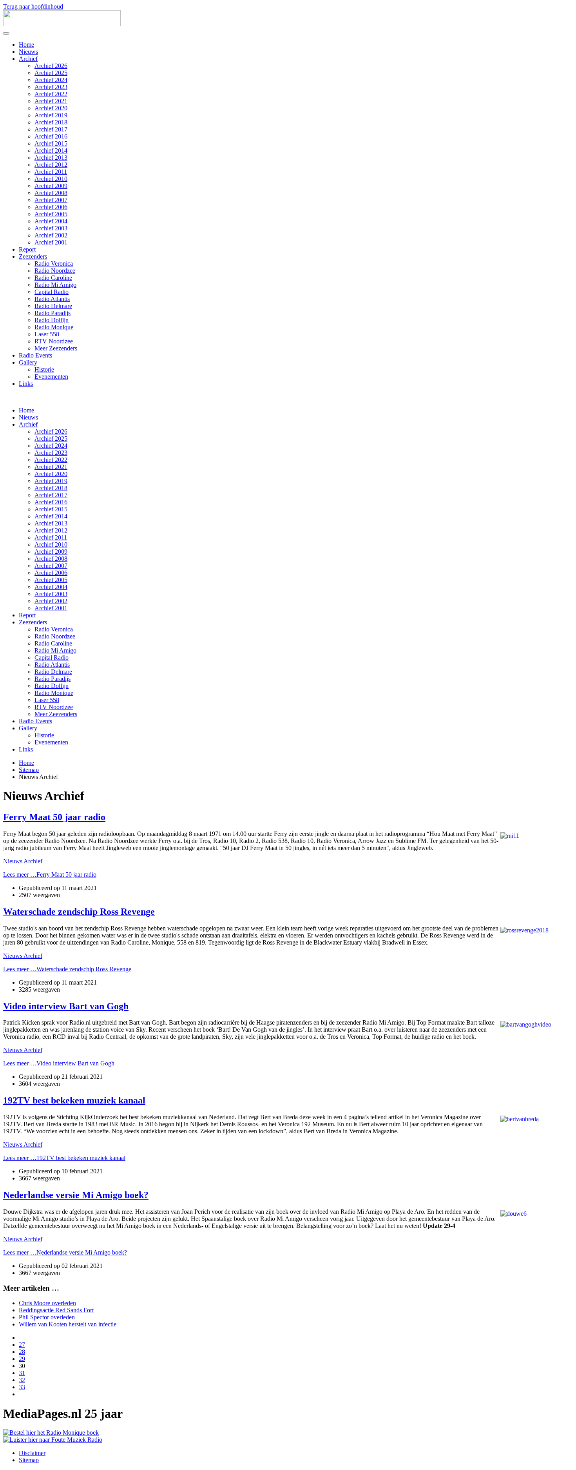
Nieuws (28, 51)
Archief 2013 (50, 157)
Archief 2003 (50, 228)
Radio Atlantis (52, 298)
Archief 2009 (50, 185)
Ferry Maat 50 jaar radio (54, 817)
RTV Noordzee (53, 341)
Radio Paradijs (52, 313)
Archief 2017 (50, 129)
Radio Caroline (53, 277)
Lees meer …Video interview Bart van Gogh (58, 1063)
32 (22, 1380)
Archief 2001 (50, 242)
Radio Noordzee (54, 270)
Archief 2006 (50, 207)
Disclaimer (32, 1453)
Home (26, 44)
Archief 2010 (50, 178)
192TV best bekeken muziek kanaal (74, 1100)
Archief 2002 (50, 235)
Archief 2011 (50, 171)
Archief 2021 (50, 101)
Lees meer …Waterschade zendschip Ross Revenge (67, 969)
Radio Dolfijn (51, 320)
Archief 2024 (50, 80)
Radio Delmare (53, 306)
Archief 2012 (50, 164)
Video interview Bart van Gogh (66, 1006)
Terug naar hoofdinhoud (33, 6)
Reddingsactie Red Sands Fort (56, 1310)
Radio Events (35, 355)
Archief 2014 (50, 150)
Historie (44, 369)
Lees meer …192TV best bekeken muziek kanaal (64, 1157)
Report (27, 249)
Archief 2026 (50, 65)
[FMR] (52, 1439)
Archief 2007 (50, 200)
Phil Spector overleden (47, 1317)
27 (22, 1344)
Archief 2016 (50, 136)
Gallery (28, 362)
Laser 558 (46, 334)
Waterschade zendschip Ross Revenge (79, 911)
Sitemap (29, 1460)
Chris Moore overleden (47, 1303)
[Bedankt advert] (51, 1432)
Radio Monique (53, 327)
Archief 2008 (50, 193)
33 (22, 1387)
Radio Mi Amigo (55, 284)
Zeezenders (33, 256)
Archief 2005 (50, 214)
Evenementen (51, 376)
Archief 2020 (50, 108)
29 (22, 1358)
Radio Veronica (53, 263)
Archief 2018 (50, 122)
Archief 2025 (50, 72)
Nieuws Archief (22, 861)
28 (22, 1351)
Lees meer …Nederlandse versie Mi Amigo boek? (65, 1252)
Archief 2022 (50, 94)
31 (22, 1373)
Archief (28, 58)
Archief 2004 (50, 221)
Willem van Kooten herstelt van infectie (67, 1324)
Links (26, 383)
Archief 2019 (50, 115)
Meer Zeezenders (55, 348)
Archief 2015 (50, 143)
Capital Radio (51, 291)
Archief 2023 (50, 87)
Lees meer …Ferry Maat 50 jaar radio (49, 874)
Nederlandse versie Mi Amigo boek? (76, 1195)
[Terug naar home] (62, 24)
